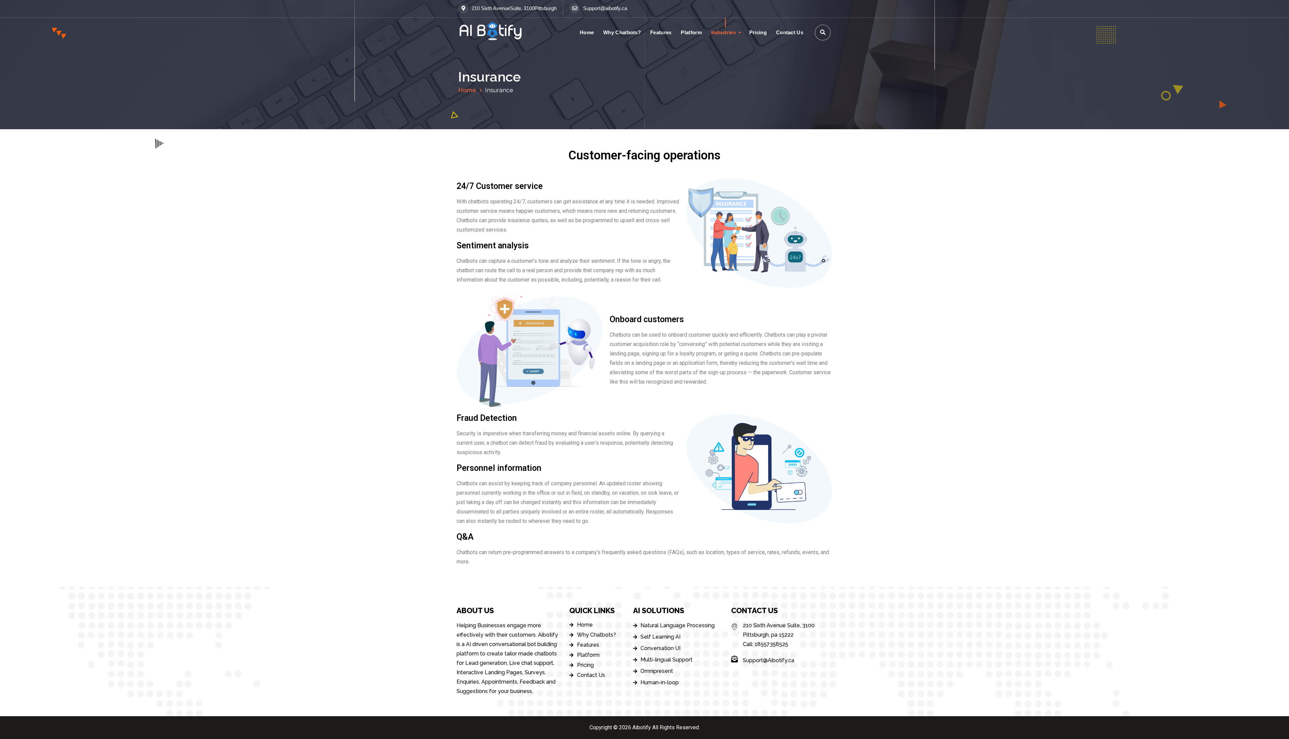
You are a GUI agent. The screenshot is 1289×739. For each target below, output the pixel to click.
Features (660, 32)
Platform (691, 32)
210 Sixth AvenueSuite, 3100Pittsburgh (514, 8)
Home (587, 32)
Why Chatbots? (622, 32)
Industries (723, 32)
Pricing (758, 32)
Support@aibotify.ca (605, 8)
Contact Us (789, 32)
